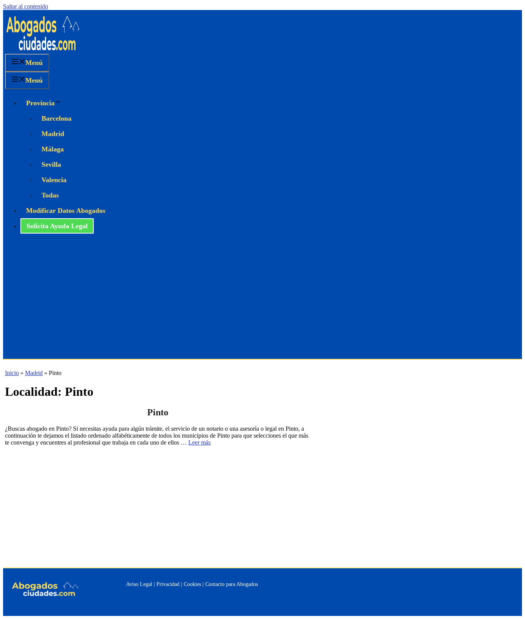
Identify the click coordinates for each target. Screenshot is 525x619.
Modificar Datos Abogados (65, 210)
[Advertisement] (262, 301)
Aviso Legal (139, 584)
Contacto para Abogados (231, 584)
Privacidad (167, 584)
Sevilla (51, 164)
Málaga (53, 149)
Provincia (40, 103)
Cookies (192, 584)
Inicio (12, 373)
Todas (50, 195)
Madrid (53, 134)
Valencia (54, 180)
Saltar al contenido (25, 6)
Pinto (157, 412)
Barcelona (56, 118)
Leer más (199, 442)
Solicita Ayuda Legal (57, 226)
